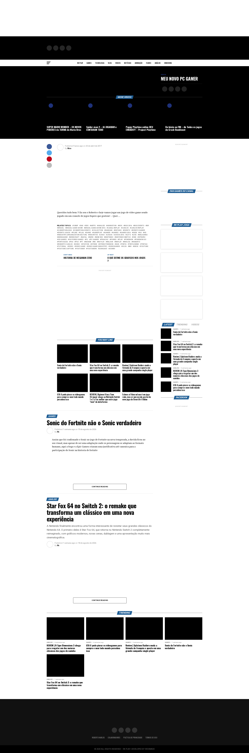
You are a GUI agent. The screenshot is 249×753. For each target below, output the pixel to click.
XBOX (136, 246)
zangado (103, 249)
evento (127, 230)
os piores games (76, 239)
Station (85, 244)
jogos (109, 235)
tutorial (62, 246)
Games (89, 62)
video (70, 246)
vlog (124, 246)
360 (81, 225)
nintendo (109, 237)
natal (84, 237)
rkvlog (127, 242)
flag (82, 232)
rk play (101, 242)
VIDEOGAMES (114, 246)
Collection (98, 230)
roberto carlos (65, 244)
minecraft (74, 237)
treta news (134, 244)
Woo (69, 148)
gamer (107, 232)
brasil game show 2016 (95, 228)
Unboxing (168, 62)
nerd (91, 237)
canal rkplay (114, 228)
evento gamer (138, 230)
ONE (134, 237)
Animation (111, 225)
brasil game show (74, 228)
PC (87, 239)
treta (123, 244)
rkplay (118, 242)
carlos (125, 228)
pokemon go (140, 239)
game (88, 232)
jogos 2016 (119, 235)
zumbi (112, 249)
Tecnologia (99, 62)
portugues (63, 242)
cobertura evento (82, 230)
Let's (128, 235)
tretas (144, 244)
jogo (102, 235)
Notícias (127, 62)
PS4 (76, 242)
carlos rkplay (137, 228)
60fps (93, 225)
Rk (58, 432)
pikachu (104, 239)
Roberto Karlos (98, 737)
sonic (77, 244)
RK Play (80, 62)
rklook (110, 242)
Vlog (110, 62)
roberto (136, 242)
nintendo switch (123, 237)
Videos (117, 62)
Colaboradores (114, 737)
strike (94, 244)
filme (74, 232)
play (121, 239)
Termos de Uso (151, 737)
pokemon (129, 239)
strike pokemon (106, 244)
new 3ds (99, 237)
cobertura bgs (65, 230)
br (148, 225)
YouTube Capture (66, 249)
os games (62, 239)
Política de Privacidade (132, 737)
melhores (143, 235)
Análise (158, 62)
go (140, 232)
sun (117, 244)
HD (145, 232)
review (88, 242)
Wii (130, 246)
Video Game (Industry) (97, 246)
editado (118, 230)
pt (82, 242)
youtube (144, 246)
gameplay (97, 232)
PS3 (71, 242)
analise (101, 225)
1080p (75, 225)
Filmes (148, 62)
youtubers (92, 249)
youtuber (80, 249)
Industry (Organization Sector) (72, 235)
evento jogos (64, 232)
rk (95, 242)
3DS (86, 225)
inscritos (93, 235)
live (134, 235)
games (115, 232)
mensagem (63, 237)
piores (113, 239)
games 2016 (126, 232)
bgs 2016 (128, 225)
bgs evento (139, 225)
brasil (61, 228)
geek (135, 232)
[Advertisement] (78, 18)
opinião (142, 237)
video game (80, 246)
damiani (108, 230)
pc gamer (94, 239)
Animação (138, 62)
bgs (120, 225)
